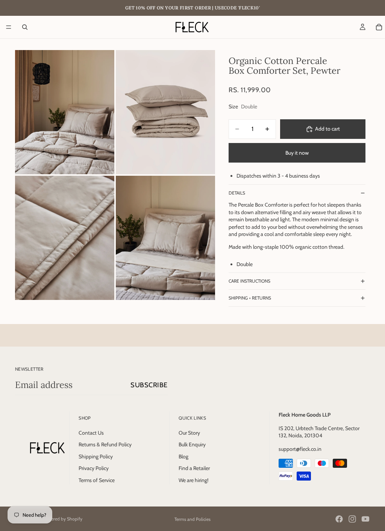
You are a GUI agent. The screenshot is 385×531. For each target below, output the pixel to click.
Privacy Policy (94, 468)
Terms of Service (97, 480)
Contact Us (91, 432)
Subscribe (149, 385)
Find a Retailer (194, 468)
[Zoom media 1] (64, 112)
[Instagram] (352, 518)
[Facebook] (339, 518)
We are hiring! (193, 480)
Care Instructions (249, 281)
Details (237, 193)
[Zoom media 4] (165, 238)
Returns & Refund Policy (105, 444)
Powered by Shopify (62, 519)
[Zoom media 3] (64, 238)
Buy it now (297, 152)
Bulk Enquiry (192, 444)
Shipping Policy (96, 456)
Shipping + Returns (250, 298)
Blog (183, 456)
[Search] (25, 27)
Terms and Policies (192, 519)
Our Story (189, 432)
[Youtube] (365, 518)
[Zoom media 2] (165, 112)
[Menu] (8, 27)
